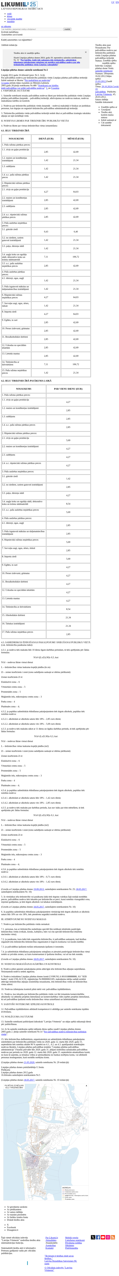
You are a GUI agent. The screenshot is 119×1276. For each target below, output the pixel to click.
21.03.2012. (100, 81)
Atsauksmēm (51, 1243)
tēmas (9, 16)
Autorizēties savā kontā (11, 34)
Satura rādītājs (101, 99)
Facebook (11, 1227)
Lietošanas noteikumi (75, 1240)
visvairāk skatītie (14, 19)
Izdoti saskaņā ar (108, 120)
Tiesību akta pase (103, 45)
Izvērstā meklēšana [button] (9, 32)
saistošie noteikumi (103, 71)
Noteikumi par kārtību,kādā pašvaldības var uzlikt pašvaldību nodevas (30, 86)
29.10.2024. (107, 86)
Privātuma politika (73, 1243)
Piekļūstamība (71, 1248)
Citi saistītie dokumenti (106, 123)
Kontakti (49, 1248)
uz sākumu (6, 26)
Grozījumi (105, 109)
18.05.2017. (81, 889)
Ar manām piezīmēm (16, 1214)
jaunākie (11, 21)
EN (117, 2)
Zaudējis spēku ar (109, 107)
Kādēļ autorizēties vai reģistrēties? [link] (16, 40)
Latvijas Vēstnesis (103, 94)
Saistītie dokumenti (104, 102)
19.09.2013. (38, 889)
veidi (9, 13)
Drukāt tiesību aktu (15, 1220)
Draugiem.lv (12, 1230)
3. (47, 88)
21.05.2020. (29, 1062)
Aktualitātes (51, 1240)
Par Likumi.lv (52, 1237)
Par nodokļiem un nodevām (37, 80)
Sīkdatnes (69, 1245)
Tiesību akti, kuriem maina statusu (107, 115)
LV (113, 2)
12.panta (5, 83)
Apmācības (51, 1245)
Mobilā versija (71, 1237)
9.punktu (55, 88)
